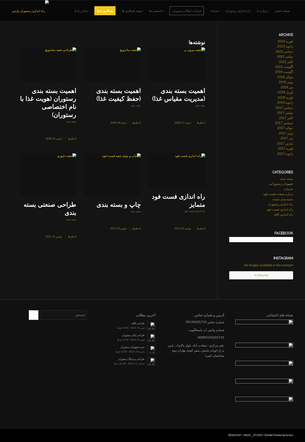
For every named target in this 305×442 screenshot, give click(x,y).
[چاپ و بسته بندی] (112, 174)
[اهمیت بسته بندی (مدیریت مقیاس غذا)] (176, 64)
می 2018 (286, 87)
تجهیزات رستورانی (281, 184)
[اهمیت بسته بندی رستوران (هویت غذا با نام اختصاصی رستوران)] (48, 64)
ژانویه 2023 (285, 46)
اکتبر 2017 (286, 118)
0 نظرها (201, 122)
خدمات (288, 189)
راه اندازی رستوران (280, 204)
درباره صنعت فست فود (278, 194)
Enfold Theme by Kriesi (279, 435)
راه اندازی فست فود (194, 211)
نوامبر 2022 (285, 56)
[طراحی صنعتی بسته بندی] (48, 174)
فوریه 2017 (285, 148)
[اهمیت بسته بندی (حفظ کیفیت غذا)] (112, 64)
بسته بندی (200, 105)
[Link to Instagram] (22, 436)
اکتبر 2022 (286, 62)
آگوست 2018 (284, 72)
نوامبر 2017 (285, 113)
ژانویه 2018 (285, 102)
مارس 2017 (285, 143)
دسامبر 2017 (284, 108)
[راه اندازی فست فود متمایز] (176, 170)
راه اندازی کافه (283, 214)
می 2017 (286, 138)
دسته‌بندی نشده (283, 199)
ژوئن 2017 (286, 133)
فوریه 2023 (285, 41)
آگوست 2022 (284, 67)
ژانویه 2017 (285, 154)
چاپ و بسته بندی (119, 204)
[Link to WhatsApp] (15, 436)
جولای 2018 (285, 77)
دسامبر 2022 (284, 51)
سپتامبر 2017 (284, 123)
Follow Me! (261, 275)
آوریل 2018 (285, 92)
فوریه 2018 (285, 97)
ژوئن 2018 (286, 82)
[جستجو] (66, 10)
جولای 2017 (285, 128)
